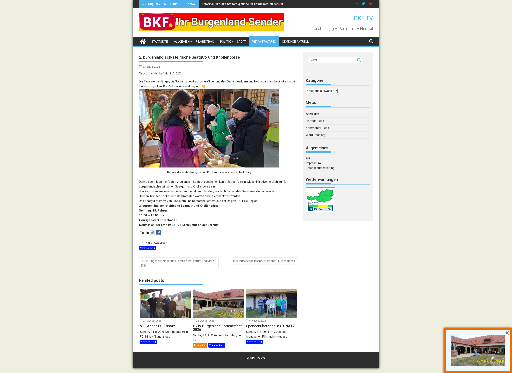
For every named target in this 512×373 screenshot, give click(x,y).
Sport (241, 41)
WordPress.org (315, 135)
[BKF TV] (143, 41)
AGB (309, 158)
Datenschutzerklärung (320, 168)
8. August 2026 (257, 320)
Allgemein (182, 41)
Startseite (159, 41)
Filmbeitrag (205, 41)
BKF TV (363, 18)
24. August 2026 (152, 320)
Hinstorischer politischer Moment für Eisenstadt (263, 261)
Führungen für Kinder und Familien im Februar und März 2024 (177, 263)
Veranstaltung (264, 41)
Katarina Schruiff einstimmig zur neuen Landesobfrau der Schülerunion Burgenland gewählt (262, 4)
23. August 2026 (205, 320)
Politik (225, 41)
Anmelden (312, 114)
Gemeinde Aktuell (295, 41)
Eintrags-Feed (315, 121)
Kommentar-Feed (317, 128)
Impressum (313, 163)
